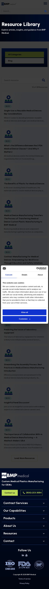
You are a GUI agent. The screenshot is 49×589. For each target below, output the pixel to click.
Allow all (24, 312)
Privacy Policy (24, 583)
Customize (23, 319)
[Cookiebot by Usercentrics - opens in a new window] (36, 268)
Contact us (10, 493)
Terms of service (24, 579)
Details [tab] (24, 275)
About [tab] (40, 275)
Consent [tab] (8, 275)
